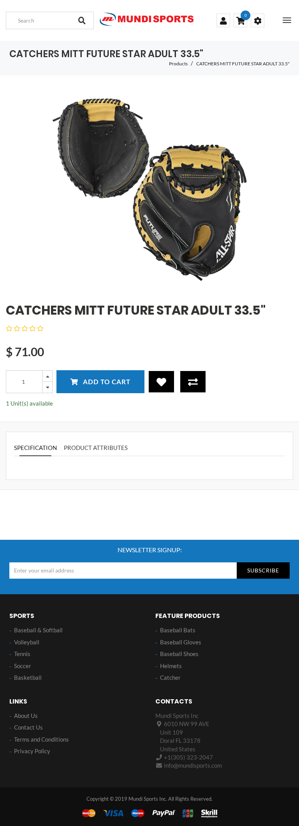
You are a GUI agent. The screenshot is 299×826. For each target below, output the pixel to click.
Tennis (22, 653)
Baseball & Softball (38, 630)
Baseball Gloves (180, 642)
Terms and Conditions (41, 739)
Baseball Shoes (179, 653)
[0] (240, 21)
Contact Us (28, 727)
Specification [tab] (35, 447)
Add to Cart (105, 382)
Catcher (170, 677)
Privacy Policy (32, 750)
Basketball (28, 677)
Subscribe (263, 570)
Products (178, 63)
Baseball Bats (177, 630)
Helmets (171, 665)
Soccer (22, 665)
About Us (26, 715)
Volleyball (26, 642)
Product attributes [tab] (96, 447)
